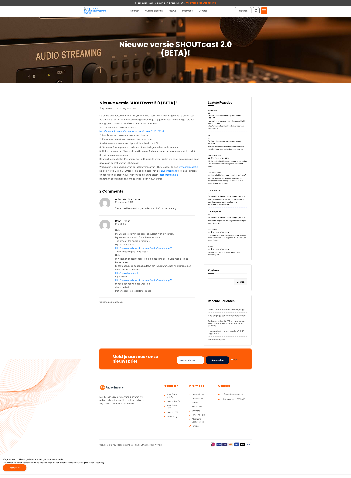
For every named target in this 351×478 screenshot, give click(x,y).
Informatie (187, 10)
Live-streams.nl (169, 171)
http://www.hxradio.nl (126, 273)
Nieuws (172, 10)
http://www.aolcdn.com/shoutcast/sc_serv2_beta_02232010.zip (132, 131)
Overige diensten (154, 10)
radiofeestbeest (214, 172)
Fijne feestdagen (216, 339)
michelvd (109, 108)
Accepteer (14, 467)
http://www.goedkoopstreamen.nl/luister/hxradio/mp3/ (143, 248)
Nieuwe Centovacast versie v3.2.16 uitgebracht (226, 332)
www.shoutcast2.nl (188, 167)
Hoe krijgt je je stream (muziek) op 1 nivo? (228, 175)
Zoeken (213, 270)
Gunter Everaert (214, 155)
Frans (210, 246)
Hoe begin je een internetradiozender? (227, 316)
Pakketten (134, 10)
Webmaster (212, 110)
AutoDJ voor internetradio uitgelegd (226, 309)
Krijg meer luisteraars (220, 158)
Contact (203, 10)
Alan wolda (212, 229)
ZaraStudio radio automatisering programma (226, 196)
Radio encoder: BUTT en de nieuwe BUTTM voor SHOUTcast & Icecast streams (226, 323)
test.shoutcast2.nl (169, 175)
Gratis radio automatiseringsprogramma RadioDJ (224, 116)
